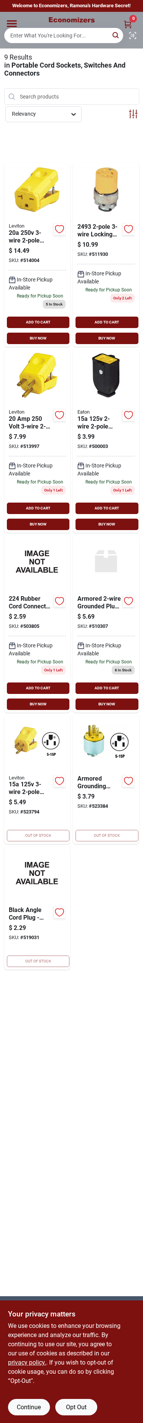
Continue (29, 1407)
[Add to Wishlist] (59, 229)
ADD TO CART (38, 322)
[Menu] (12, 24)
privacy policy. (27, 1362)
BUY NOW (38, 338)
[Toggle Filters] (133, 114)
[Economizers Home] (72, 20)
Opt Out (76, 1407)
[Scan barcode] (132, 35)
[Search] (116, 35)
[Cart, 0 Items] (128, 24)
